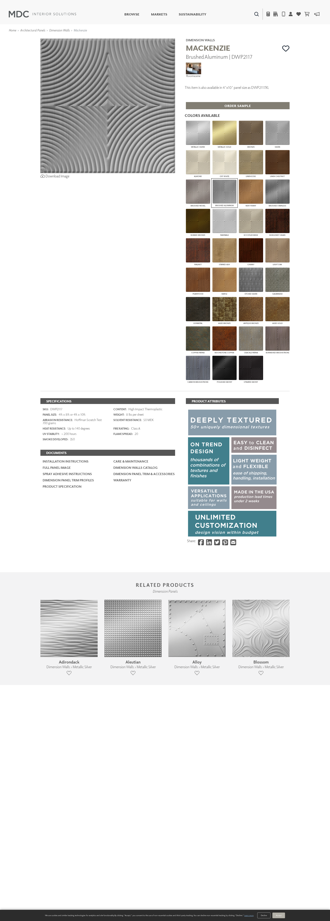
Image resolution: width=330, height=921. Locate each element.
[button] (286, 48)
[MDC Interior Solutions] (42, 14)
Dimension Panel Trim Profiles (68, 480)
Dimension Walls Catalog (135, 467)
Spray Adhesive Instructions (67, 474)
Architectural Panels (32, 30)
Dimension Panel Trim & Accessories (144, 474)
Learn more (248, 915)
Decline (264, 915)
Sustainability (192, 14)
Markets (159, 14)
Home (12, 30)
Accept (279, 915)
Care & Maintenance (130, 461)
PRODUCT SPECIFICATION (62, 486)
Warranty (122, 480)
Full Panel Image (57, 467)
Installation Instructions (65, 461)
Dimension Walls (59, 30)
